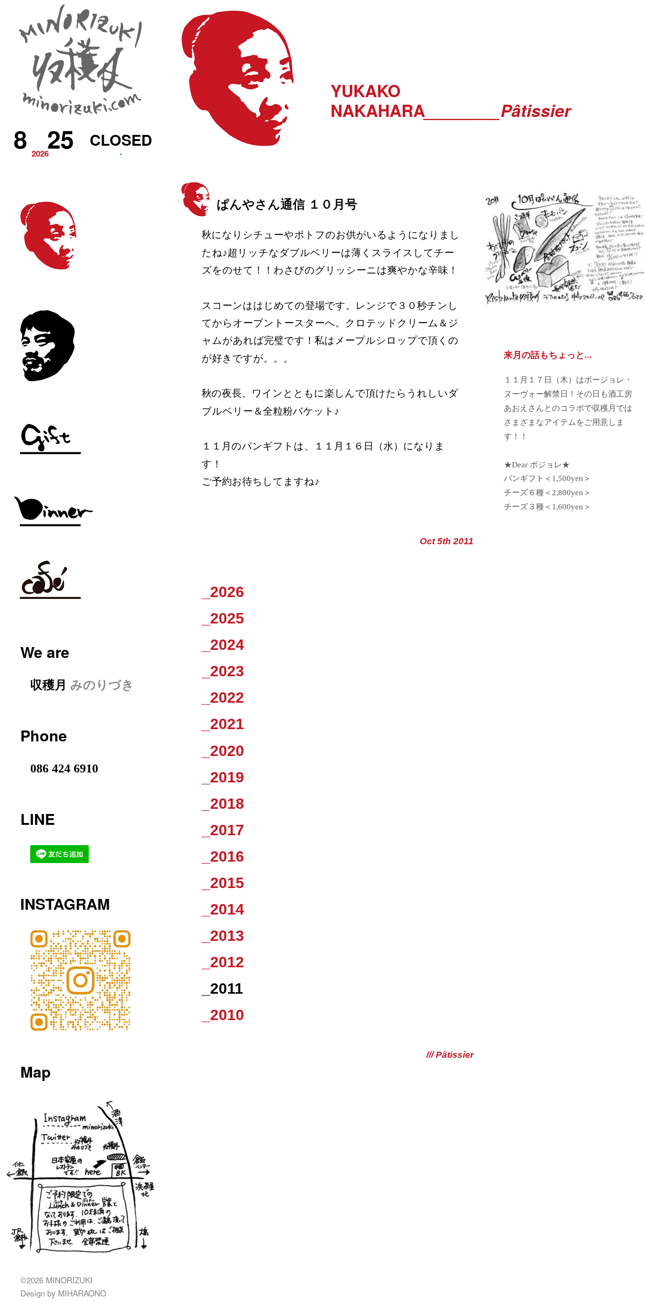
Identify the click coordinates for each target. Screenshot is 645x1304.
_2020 (223, 750)
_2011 (222, 988)
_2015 (223, 882)
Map (35, 1071)
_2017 (223, 830)
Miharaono (82, 1293)
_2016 (223, 856)
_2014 (223, 909)
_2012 (223, 962)
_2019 (223, 777)
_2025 (223, 618)
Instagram (65, 903)
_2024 (223, 644)
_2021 (223, 723)
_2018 (223, 803)
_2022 (223, 697)
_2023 (223, 671)
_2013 (223, 935)
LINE (37, 819)
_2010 (223, 1014)
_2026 (223, 591)
